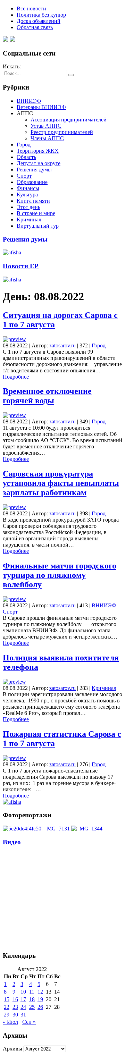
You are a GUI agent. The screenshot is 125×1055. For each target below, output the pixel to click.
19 (40, 999)
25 (32, 1007)
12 (40, 992)
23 (15, 1007)
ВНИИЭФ (29, 101)
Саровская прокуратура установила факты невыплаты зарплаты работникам (61, 483)
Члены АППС (47, 138)
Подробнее (16, 377)
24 (23, 1007)
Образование (32, 182)
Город (24, 144)
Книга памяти (33, 201)
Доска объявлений (38, 21)
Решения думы (34, 169)
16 (15, 999)
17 (23, 999)
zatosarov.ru (62, 345)
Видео (12, 842)
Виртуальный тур (38, 226)
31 (23, 1015)
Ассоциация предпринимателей (69, 120)
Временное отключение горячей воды (47, 396)
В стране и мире (36, 213)
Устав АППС (46, 126)
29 (6, 1015)
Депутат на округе (38, 163)
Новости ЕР (21, 266)
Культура (27, 194)
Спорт (24, 176)
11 (31, 992)
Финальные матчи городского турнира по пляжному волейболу (59, 575)
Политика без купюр (41, 15)
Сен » (29, 1022)
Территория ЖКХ (38, 151)
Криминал (29, 219)
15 (6, 999)
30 (15, 1015)
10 (23, 992)
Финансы (28, 188)
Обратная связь (35, 27)
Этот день (28, 207)
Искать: (12, 66)
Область (26, 157)
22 (6, 1007)
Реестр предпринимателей (62, 132)
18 (32, 999)
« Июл (10, 1022)
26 (40, 1007)
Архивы (12, 1049)
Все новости (31, 8)
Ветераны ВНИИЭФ (41, 107)
